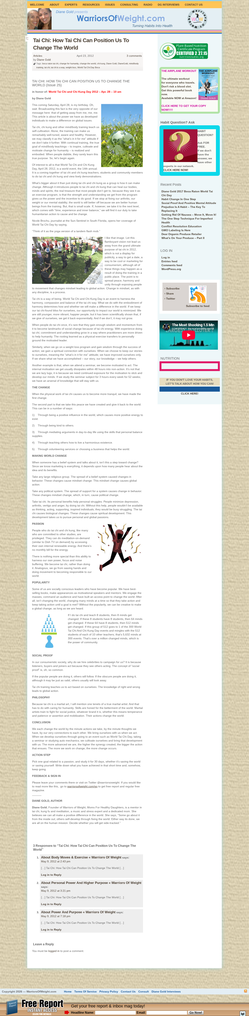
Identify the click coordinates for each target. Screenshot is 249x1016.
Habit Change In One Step (178, 199)
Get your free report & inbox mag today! (108, 1006)
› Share (169, 293)
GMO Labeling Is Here (175, 230)
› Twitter (169, 298)
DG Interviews (168, 4)
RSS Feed (245, 991)
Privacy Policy (108, 991)
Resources (91, 4)
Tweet (27, 38)
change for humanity (69, 63)
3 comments (134, 55)
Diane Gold (44, 59)
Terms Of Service (85, 991)
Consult (143, 991)
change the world (88, 63)
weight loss (71, 67)
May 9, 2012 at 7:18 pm (55, 916)
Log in (165, 257)
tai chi (47, 67)
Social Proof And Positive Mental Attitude (188, 203)
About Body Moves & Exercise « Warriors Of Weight (81, 857)
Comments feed (171, 265)
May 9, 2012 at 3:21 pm (55, 890)
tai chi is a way (58, 67)
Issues (110, 4)
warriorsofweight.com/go (82, 786)
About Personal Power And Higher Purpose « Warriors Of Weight (91, 883)
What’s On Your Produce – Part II (182, 238)
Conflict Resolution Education (181, 226)
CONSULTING (129, 4)
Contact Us (194, 4)
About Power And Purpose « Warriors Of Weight (78, 912)
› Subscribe (172, 288)
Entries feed (169, 261)
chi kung (101, 63)
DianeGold (123, 63)
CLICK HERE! (189, 393)
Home (68, 991)
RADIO (148, 4)
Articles (37, 55)
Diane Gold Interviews (166, 991)
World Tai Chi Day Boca (88, 67)
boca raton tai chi (50, 63)
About (54, 4)
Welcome (37, 4)
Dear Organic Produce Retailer (181, 234)
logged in (54, 950)
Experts (71, 4)
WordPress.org (171, 269)
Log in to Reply (51, 874)
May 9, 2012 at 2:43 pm (55, 861)
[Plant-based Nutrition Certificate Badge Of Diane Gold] (184, 59)
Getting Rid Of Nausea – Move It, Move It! (188, 214)
